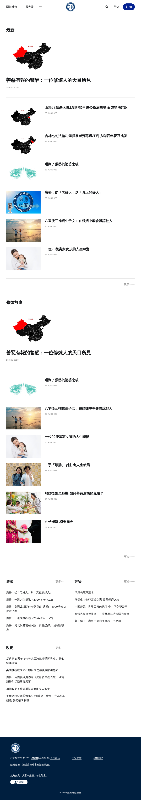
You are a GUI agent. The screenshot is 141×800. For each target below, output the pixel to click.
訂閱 (129, 7)
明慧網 (34, 758)
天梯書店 (55, 758)
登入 (117, 6)
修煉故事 (14, 302)
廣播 (9, 582)
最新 (10, 29)
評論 (78, 582)
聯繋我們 (98, 758)
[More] (40, 6)
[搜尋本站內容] (107, 6)
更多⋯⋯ (129, 284)
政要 (9, 648)
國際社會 (11, 6)
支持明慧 (77, 758)
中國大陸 (28, 6)
